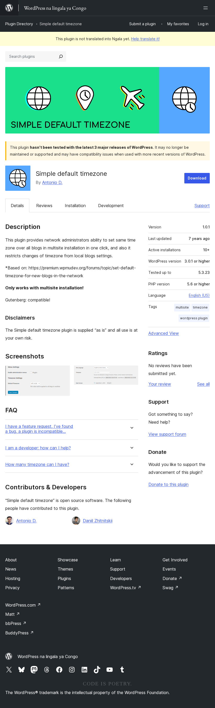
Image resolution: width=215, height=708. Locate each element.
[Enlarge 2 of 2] (131, 372)
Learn (115, 559)
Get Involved (175, 559)
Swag (171, 587)
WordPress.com (23, 605)
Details (17, 205)
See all (203, 384)
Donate (172, 578)
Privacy (12, 587)
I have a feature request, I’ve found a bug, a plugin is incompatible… (39, 429)
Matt (12, 614)
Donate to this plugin (168, 484)
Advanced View (163, 333)
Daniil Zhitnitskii (97, 520)
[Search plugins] (61, 56)
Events (169, 569)
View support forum (167, 434)
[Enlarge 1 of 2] (62, 372)
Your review (159, 384)
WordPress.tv (125, 587)
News (10, 569)
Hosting (12, 578)
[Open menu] (206, 8)
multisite (182, 307)
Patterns (66, 587)
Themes (65, 569)
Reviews (44, 205)
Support (202, 205)
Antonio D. (52, 182)
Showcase (68, 559)
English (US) (199, 295)
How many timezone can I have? (37, 464)
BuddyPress (19, 632)
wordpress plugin (194, 318)
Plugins (64, 578)
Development (111, 205)
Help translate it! (145, 39)
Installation (75, 205)
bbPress (15, 623)
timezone (200, 307)
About (11, 559)
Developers (121, 578)
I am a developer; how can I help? (38, 447)
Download (197, 178)
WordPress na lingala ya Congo (48, 656)
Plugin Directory (19, 24)
